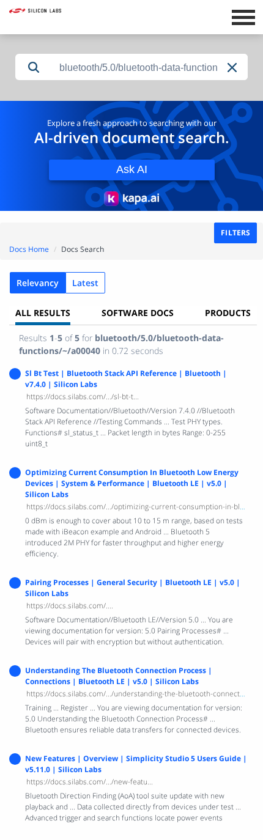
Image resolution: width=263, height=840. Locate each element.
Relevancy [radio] (38, 283)
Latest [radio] (85, 283)
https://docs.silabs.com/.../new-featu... (89, 781)
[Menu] (243, 16)
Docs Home (29, 249)
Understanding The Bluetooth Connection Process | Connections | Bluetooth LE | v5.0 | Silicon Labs (118, 676)
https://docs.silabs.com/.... (69, 605)
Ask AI (131, 169)
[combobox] (150, 67)
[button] (233, 67)
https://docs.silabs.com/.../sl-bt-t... (82, 396)
